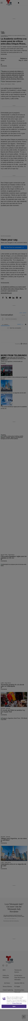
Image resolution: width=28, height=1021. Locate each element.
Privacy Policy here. (17, 1003)
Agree (14, 1006)
